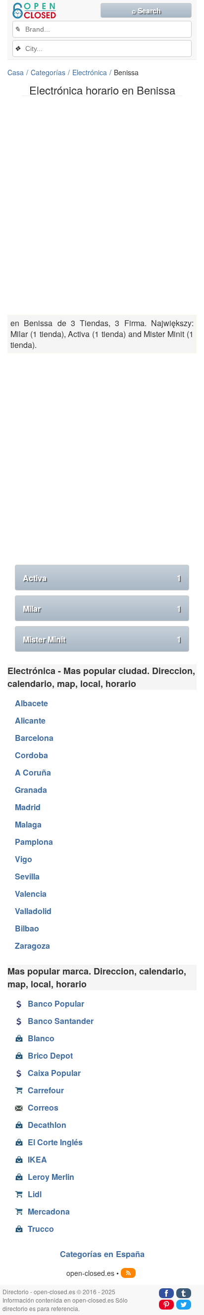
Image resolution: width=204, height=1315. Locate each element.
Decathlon (47, 1124)
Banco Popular (56, 1003)
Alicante (30, 720)
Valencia (31, 893)
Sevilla (27, 876)
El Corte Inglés (55, 1142)
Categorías (48, 72)
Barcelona (34, 737)
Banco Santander (61, 1020)
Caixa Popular (54, 1072)
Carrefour (46, 1090)
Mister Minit (102, 639)
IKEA (37, 1159)
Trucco (41, 1228)
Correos (43, 1107)
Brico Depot (50, 1055)
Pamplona (34, 841)
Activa (102, 578)
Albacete (31, 703)
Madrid (28, 807)
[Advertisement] (102, 205)
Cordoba (31, 755)
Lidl (35, 1194)
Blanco (41, 1038)
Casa (15, 72)
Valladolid (33, 911)
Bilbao (27, 928)
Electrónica (89, 72)
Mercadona (49, 1211)
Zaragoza (32, 945)
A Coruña (33, 772)
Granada (31, 789)
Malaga (28, 824)
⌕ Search (146, 10)
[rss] (128, 1273)
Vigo (23, 859)
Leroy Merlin (51, 1176)
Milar (102, 608)
